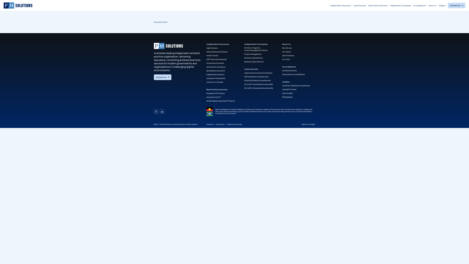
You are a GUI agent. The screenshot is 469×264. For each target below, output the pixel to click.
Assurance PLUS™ (213, 97)
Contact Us (455, 5)
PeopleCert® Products (215, 93)
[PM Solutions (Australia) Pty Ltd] (18, 5)
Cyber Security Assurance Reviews (258, 73)
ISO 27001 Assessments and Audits (258, 84)
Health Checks (212, 55)
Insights (442, 5)
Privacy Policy (220, 124)
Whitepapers (287, 97)
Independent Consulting (400, 5)
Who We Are (287, 48)
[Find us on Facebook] (156, 112)
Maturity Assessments (253, 58)
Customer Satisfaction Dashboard (296, 85)
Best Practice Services (378, 5)
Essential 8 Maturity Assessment (257, 80)
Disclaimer (210, 124)
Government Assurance (216, 67)
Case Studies (287, 93)
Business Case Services (254, 61)
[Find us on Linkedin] (162, 112)
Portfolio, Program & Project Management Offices (256, 49)
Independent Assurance (340, 5)
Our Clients (286, 52)
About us (432, 5)
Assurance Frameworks (215, 78)
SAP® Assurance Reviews (216, 59)
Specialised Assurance (215, 71)
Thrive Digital (310, 124)
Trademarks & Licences (234, 124)
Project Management (252, 54)
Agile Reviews (212, 48)
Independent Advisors (215, 74)
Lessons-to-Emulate (214, 82)
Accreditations (419, 5)
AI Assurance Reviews (215, 63)
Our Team (286, 59)
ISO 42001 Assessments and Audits (258, 88)
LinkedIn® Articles (289, 89)
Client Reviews (288, 55)
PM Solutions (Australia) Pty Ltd (174, 124)
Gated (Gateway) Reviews (217, 52)
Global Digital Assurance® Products (220, 101)
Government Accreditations (293, 74)
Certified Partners (289, 70)
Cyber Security (359, 5)
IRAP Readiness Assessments (256, 77)
